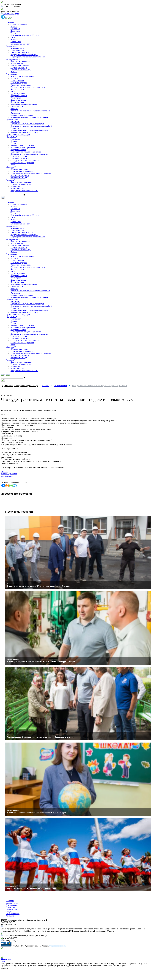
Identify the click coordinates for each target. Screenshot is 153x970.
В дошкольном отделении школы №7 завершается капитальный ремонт (38, 586)
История (14, 27)
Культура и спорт (18, 102)
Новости (14, 40)
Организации (11, 119)
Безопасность (16, 78)
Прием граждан (17, 63)
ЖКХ (13, 91)
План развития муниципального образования (29, 117)
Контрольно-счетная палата (22, 52)
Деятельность (11, 74)
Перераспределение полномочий (24, 104)
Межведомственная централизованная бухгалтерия (31, 130)
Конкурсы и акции (18, 100)
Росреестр (15, 128)
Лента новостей (11, 886)
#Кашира (4, 472)
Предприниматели (18, 150)
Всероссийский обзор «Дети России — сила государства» (31, 888)
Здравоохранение (18, 94)
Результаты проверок (19, 156)
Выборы (14, 72)
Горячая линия (16, 186)
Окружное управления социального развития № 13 (31, 126)
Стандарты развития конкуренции (25, 160)
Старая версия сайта (57, 946)
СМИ (13, 37)
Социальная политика (20, 158)
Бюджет (14, 141)
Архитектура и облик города (22, 76)
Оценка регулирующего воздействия (26, 152)
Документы (11, 137)
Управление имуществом (21, 85)
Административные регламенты (24, 147)
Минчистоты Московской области (24, 132)
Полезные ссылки (18, 189)
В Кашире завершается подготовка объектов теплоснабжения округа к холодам (41, 662)
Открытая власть (13, 59)
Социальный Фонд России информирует (27, 124)
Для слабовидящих (11, 14)
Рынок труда (16, 98)
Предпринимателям (19, 96)
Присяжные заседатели (20, 176)
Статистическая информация (22, 163)
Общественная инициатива (22, 171)
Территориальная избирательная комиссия (28, 57)
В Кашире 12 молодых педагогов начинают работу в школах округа (36, 813)
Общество (10, 167)
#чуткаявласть (7, 476)
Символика (15, 29)
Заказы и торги (17, 106)
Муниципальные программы (22, 145)
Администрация (17, 48)
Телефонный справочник (21, 184)
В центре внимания (13, 584)
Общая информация (19, 24)
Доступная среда (17, 89)
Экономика (15, 113)
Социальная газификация (21, 70)
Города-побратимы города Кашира (25, 35)
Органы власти (12, 46)
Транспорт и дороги (19, 83)
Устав (13, 165)
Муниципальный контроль (22, 115)
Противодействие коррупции (18, 135)
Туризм (13, 33)
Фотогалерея (16, 42)
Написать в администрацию (22, 61)
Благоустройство (17, 81)
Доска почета (16, 31)
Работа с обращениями (20, 65)
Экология (14, 109)
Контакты (10, 180)
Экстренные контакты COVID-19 (24, 191)
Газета (13, 143)
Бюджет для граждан (19, 68)
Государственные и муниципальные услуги (28, 87)
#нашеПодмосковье (9, 474)
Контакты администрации (21, 182)
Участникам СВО (18, 178)
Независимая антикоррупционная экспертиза (29, 154)
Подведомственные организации (24, 55)
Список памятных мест (20, 44)
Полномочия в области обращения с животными (30, 111)
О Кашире (10, 22)
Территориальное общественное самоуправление (31, 173)
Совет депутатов (17, 50)
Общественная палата (19, 169)
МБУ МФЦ (15, 122)
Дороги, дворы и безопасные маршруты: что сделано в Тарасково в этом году (40, 737)
